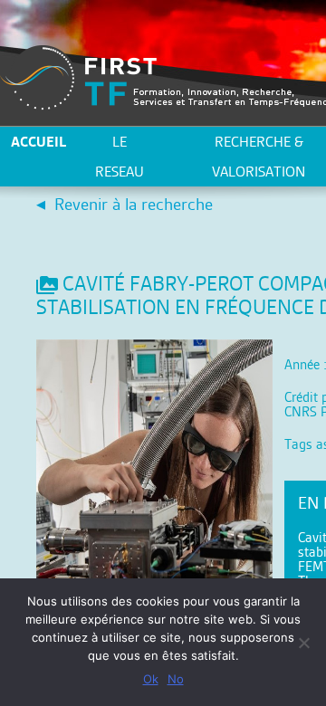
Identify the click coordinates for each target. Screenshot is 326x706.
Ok (150, 679)
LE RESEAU (119, 156)
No (176, 679)
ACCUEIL (38, 141)
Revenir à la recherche (133, 204)
